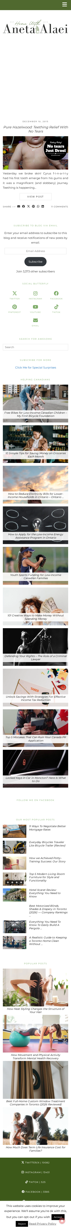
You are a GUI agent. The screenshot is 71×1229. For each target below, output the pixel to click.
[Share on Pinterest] (33, 207)
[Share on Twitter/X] (28, 207)
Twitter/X (37, 1162)
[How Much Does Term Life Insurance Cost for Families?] (35, 1126)
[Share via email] (18, 207)
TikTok (37, 1182)
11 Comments (59, 206)
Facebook (37, 1191)
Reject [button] (22, 1223)
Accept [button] (58, 1217)
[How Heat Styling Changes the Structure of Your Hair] (35, 987)
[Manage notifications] (62, 1221)
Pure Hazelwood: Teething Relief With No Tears (35, 129)
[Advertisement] (35, 80)
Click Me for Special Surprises (35, 367)
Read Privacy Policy (42, 1223)
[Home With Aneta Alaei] (35, 25)
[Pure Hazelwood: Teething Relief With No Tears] (35, 168)
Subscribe (35, 261)
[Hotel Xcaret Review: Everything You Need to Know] (14, 895)
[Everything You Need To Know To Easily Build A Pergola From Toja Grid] (14, 926)
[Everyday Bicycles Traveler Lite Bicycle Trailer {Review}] (14, 847)
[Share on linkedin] (43, 207)
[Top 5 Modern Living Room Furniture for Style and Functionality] (14, 879)
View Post (35, 196)
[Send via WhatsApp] (38, 207)
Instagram (37, 1172)
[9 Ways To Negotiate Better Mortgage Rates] (14, 831)
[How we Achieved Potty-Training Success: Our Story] (14, 863)
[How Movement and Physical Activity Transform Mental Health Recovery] (35, 1034)
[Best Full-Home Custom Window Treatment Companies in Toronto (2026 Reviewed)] (35, 1080)
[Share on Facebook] (23, 207)
